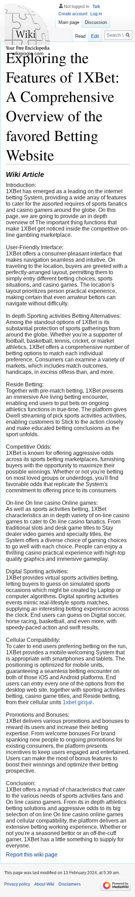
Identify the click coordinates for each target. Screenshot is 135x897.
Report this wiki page (31, 855)
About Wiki (44, 884)
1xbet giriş (75, 702)
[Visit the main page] (27, 27)
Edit (95, 36)
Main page (68, 22)
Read (80, 36)
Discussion (96, 22)
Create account (72, 13)
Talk (96, 6)
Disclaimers (69, 884)
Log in (96, 13)
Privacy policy (17, 884)
